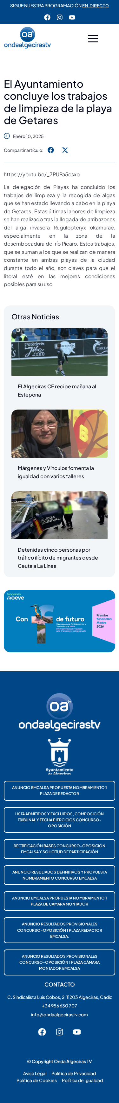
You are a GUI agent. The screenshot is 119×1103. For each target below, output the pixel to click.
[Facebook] (47, 17)
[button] (93, 39)
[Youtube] (72, 17)
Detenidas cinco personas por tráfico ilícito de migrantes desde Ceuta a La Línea (58, 557)
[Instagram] (59, 17)
